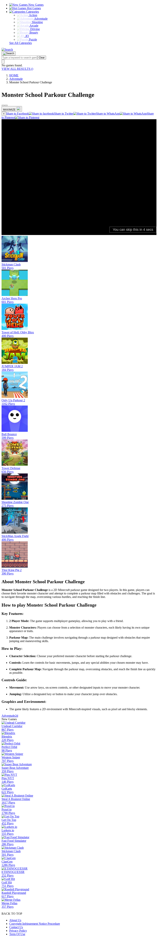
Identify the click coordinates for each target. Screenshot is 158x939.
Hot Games (33, 8)
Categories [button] (32, 11)
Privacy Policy (18, 930)
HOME (13, 75)
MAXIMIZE (9, 109)
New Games (36, 4)
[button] (7, 49)
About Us (15, 920)
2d (16, 715)
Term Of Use (17, 934)
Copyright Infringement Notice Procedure (34, 923)
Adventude (16, 78)
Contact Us (16, 927)
